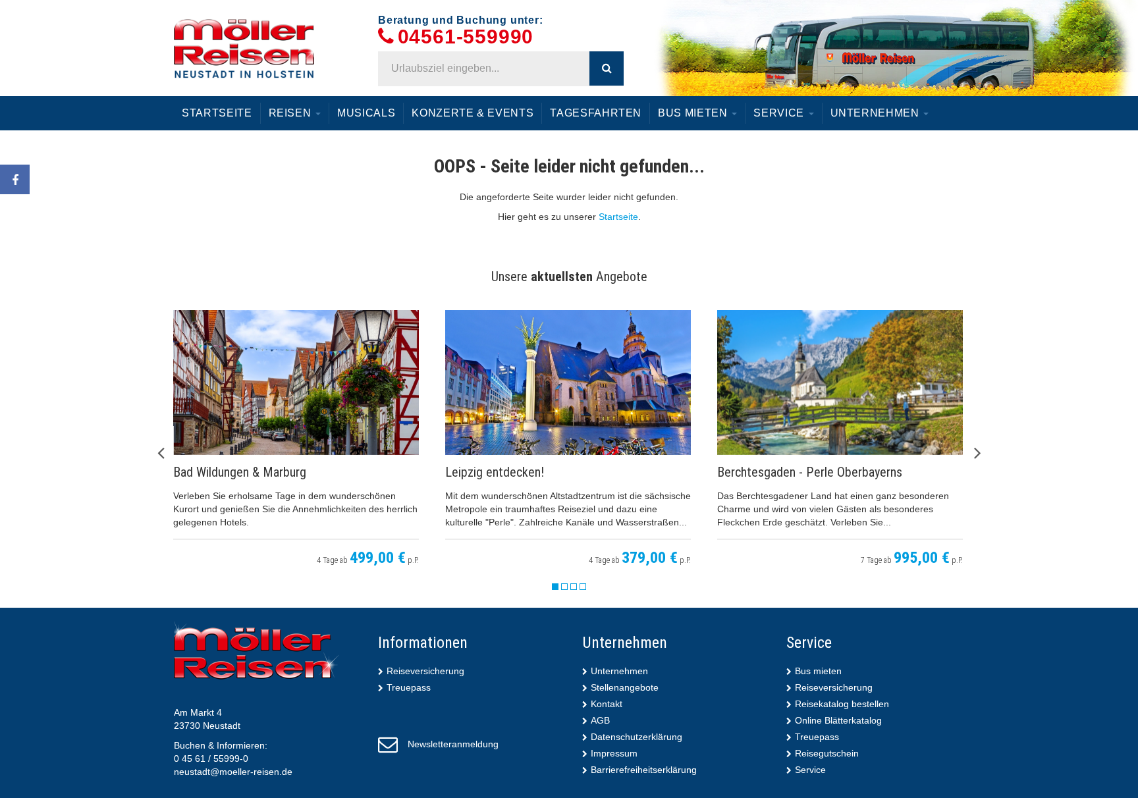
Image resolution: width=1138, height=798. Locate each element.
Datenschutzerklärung (636, 737)
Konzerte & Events (472, 113)
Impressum (614, 753)
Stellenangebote (625, 687)
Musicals (366, 113)
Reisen (292, 113)
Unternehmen (876, 113)
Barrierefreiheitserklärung (644, 769)
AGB (600, 720)
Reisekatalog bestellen (842, 704)
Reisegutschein (827, 753)
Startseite (217, 113)
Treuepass (409, 687)
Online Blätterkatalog (838, 720)
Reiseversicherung (425, 671)
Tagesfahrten (595, 113)
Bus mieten (694, 113)
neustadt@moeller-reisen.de (233, 771)
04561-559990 (466, 37)
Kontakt (606, 704)
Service (780, 113)
